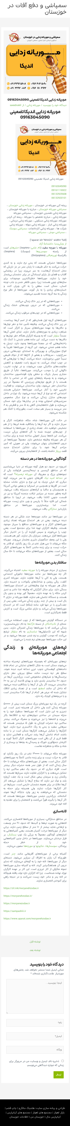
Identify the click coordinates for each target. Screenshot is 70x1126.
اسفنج (41, 688)
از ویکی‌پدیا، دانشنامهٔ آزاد (52, 243)
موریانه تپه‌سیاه (24, 474)
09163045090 (58, 186)
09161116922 (58, 190)
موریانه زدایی (33, 105)
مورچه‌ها (28, 846)
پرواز (58, 451)
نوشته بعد (35, 950)
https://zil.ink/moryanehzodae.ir (21, 888)
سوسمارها (51, 846)
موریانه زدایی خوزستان (20, 205)
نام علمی (36, 247)
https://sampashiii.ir (15, 911)
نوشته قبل (35, 941)
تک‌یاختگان (50, 624)
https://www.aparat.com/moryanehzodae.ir (27, 918)
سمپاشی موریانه (37, 232)
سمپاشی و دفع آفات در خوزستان (37, 9)
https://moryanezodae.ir (17, 903)
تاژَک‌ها (31, 624)
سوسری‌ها (41, 251)
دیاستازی (32, 631)
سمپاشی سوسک (17, 228)
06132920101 (58, 197)
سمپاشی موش (57, 232)
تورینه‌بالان (51, 255)
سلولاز (14, 631)
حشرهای (14, 247)
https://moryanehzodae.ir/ (18, 896)
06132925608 (58, 194)
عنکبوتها (40, 846)
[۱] (15, 473)
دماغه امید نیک (53, 478)
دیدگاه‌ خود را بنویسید (54, 105)
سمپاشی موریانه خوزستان (52, 209)
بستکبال (12, 834)
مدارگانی (52, 509)
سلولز (56, 335)
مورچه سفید (28, 570)
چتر (13, 853)
